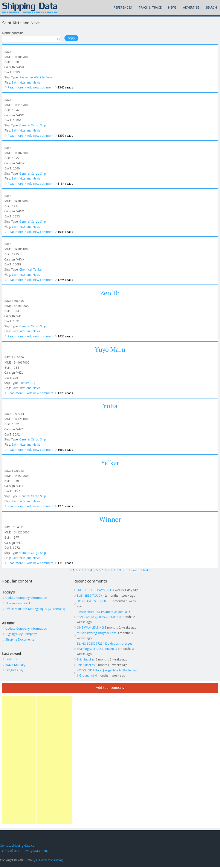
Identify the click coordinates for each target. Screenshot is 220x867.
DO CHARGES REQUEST (94, 601)
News (172, 7)
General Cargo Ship (32, 125)
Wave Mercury (15, 665)
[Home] (30, 7)
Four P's (11, 659)
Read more (15, 87)
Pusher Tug (27, 383)
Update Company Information (26, 598)
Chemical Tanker (31, 269)
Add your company (110, 687)
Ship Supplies (86, 659)
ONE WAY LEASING (90, 627)
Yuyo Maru (110, 349)
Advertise (191, 7)
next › (135, 570)
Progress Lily (14, 670)
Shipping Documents (19, 639)
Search (211, 7)
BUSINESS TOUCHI (90, 595)
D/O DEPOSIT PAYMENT (94, 590)
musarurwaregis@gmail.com (96, 633)
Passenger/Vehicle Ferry (36, 77)
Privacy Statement (35, 851)
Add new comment (40, 87)
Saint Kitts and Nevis (26, 82)
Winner (110, 519)
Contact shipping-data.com (18, 845)
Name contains (12, 33)
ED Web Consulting (49, 860)
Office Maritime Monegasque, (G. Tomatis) (35, 609)
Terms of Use (9, 851)
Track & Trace (150, 7)
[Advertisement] (19, 760)
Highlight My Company (21, 634)
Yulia (110, 406)
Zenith (110, 293)
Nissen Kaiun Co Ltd (19, 603)
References (122, 7)
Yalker (110, 462)
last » (147, 570)
